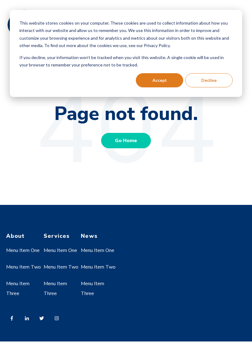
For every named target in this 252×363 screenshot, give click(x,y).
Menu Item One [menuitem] (23, 250)
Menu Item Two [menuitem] (23, 267)
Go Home (126, 140)
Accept (159, 80)
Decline (209, 80)
